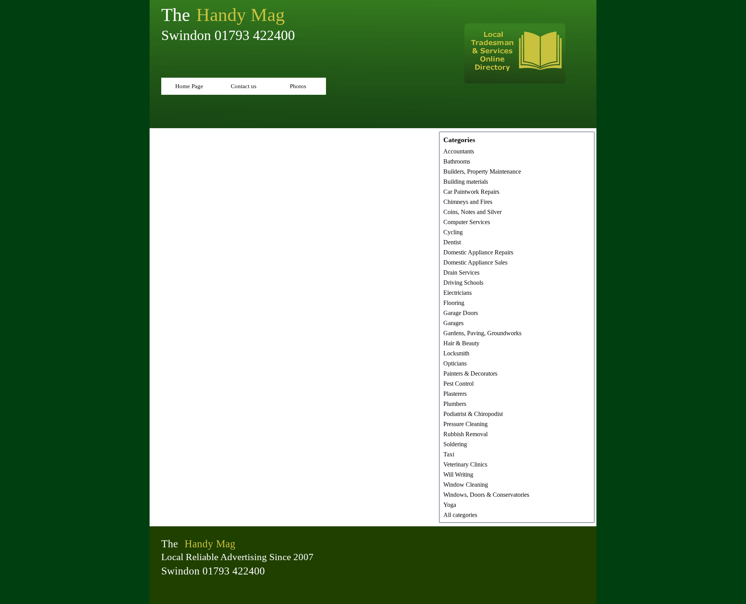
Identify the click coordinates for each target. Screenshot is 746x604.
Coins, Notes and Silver (472, 212)
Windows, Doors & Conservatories (486, 494)
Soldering (455, 444)
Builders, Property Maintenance (482, 171)
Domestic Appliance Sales (475, 262)
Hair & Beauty (461, 343)
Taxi (448, 454)
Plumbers (454, 403)
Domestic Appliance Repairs (478, 252)
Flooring (453, 302)
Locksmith (456, 353)
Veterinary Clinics (465, 464)
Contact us (243, 86)
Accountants (458, 151)
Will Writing (458, 474)
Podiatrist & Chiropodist (473, 414)
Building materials (465, 181)
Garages (453, 323)
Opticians (455, 363)
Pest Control (458, 383)
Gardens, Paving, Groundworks (482, 333)
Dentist (452, 242)
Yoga (449, 504)
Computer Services (466, 222)
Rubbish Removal (465, 434)
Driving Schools (463, 282)
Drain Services (461, 272)
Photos (298, 86)
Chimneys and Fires (467, 201)
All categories (460, 515)
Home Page (189, 86)
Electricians (457, 292)
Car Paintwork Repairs (471, 191)
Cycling (453, 232)
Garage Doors (460, 313)
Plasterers (455, 393)
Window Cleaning (465, 484)
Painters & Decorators (470, 373)
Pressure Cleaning (465, 424)
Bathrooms (456, 161)
